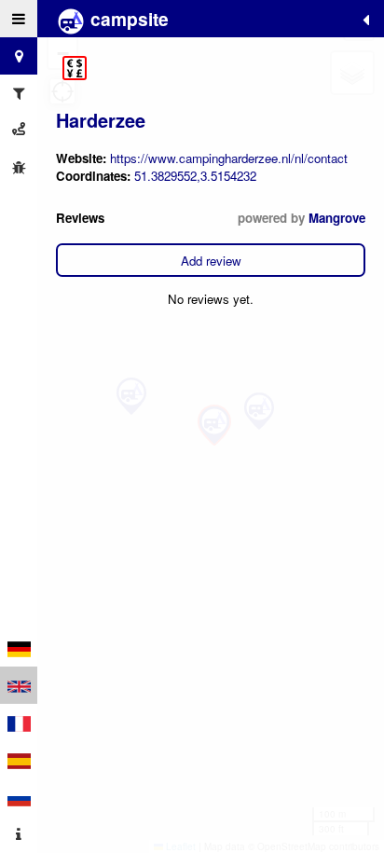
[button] (74, 68)
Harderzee (100, 119)
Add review (211, 260)
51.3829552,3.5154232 (195, 176)
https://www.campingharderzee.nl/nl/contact (229, 158)
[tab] (18, 18)
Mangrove (337, 218)
